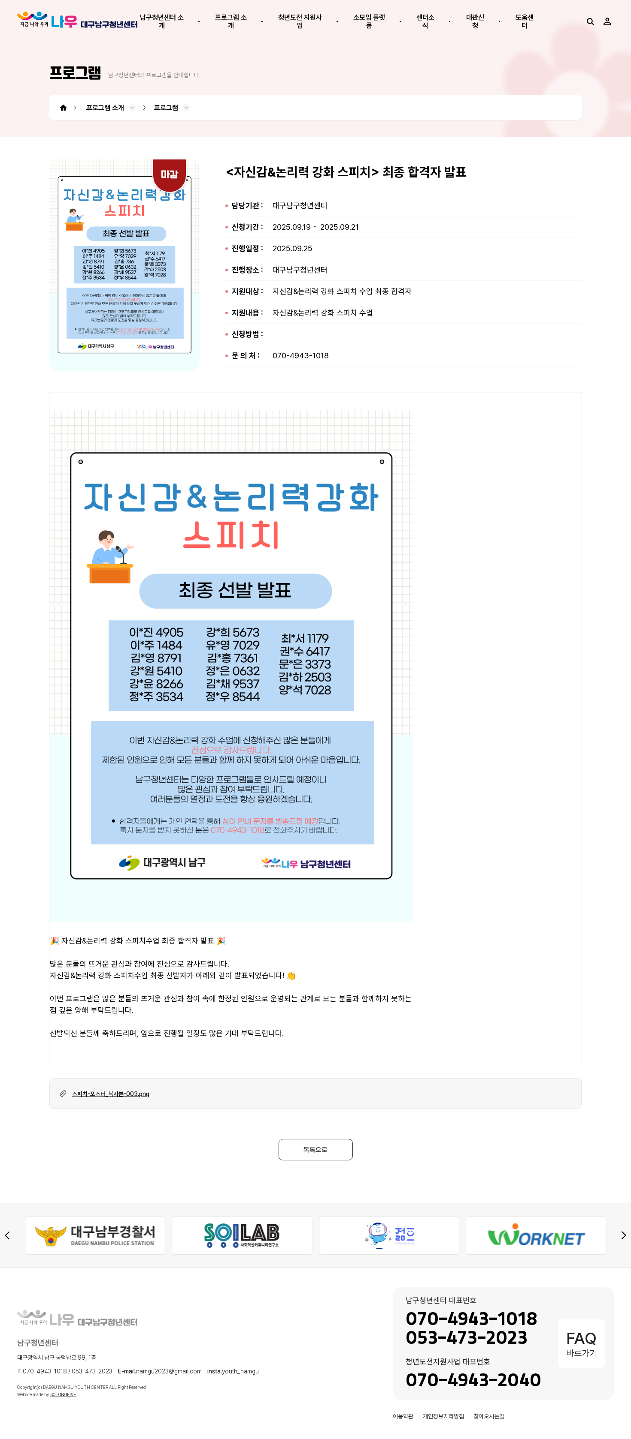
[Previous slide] (7, 1235)
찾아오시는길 (488, 1416)
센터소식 (425, 21)
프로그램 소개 (231, 21)
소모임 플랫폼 (369, 21)
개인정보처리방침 (443, 1416)
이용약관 (403, 1416)
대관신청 (475, 21)
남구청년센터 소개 (162, 21)
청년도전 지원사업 (300, 21)
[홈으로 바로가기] (77, 21)
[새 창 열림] (107, 1235)
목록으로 (315, 1150)
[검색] (590, 21)
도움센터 (525, 21)
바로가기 (581, 1343)
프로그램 (166, 108)
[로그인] (607, 21)
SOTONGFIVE (63, 1394)
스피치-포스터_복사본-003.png (110, 1094)
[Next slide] (623, 1235)
